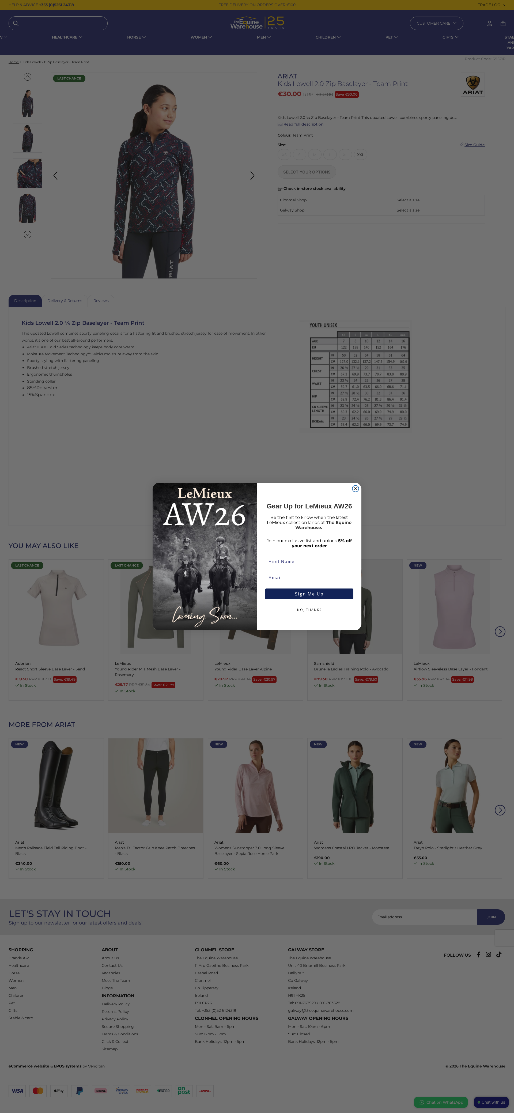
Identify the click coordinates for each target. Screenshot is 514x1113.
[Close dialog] (355, 488)
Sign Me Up (309, 594)
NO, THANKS (309, 610)
